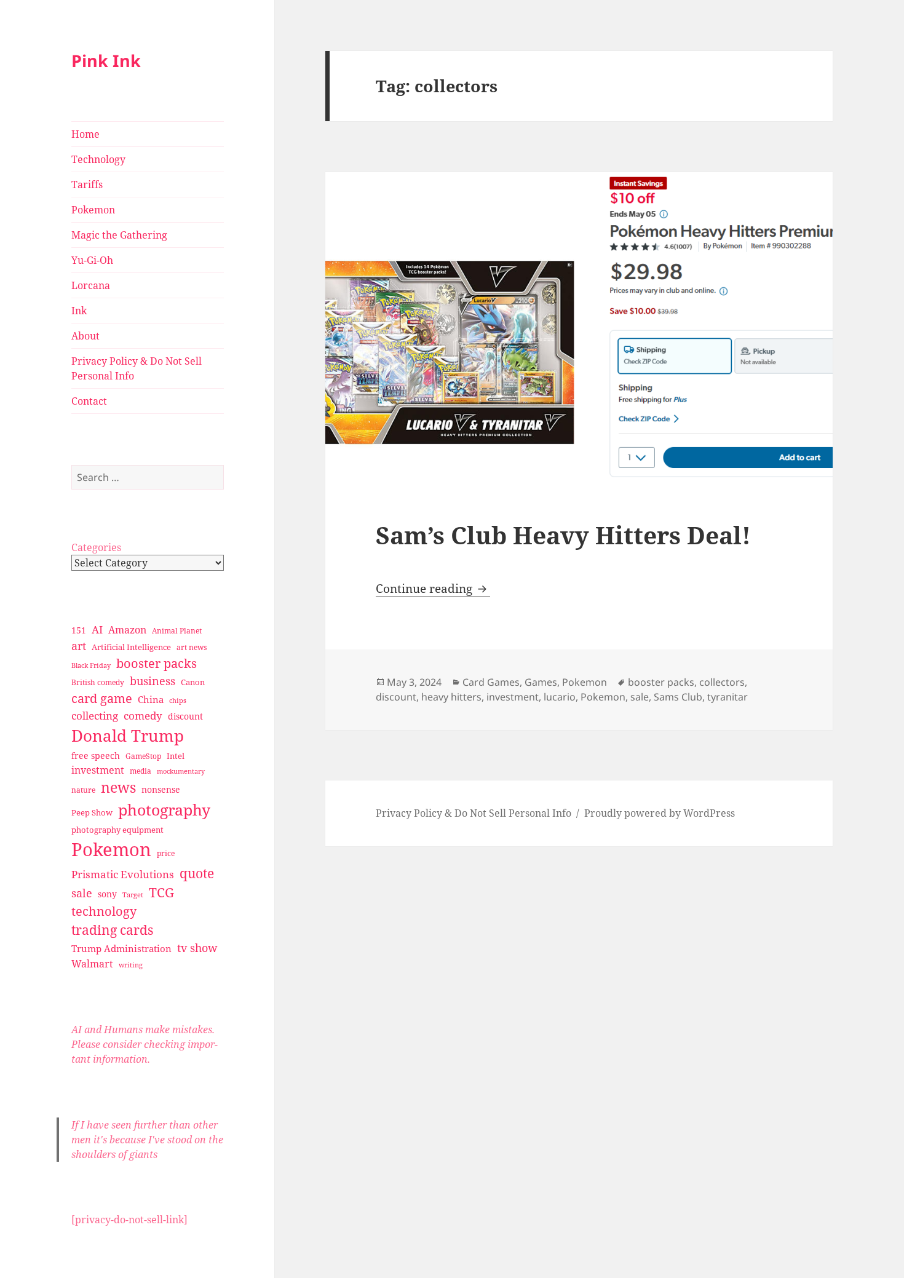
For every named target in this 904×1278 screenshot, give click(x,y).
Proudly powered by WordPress (659, 813)
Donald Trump (127, 735)
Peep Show (92, 812)
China (151, 699)
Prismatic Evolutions (122, 874)
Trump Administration (121, 948)
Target (132, 895)
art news (191, 647)
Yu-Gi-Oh (92, 260)
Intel (175, 755)
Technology (98, 159)
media (140, 771)
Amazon (127, 630)
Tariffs (87, 184)
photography (164, 809)
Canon (193, 682)
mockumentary (181, 771)
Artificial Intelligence (131, 647)
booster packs (156, 663)
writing (131, 964)
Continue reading (433, 589)
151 (78, 630)
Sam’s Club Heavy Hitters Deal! (563, 534)
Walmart (92, 963)
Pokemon (93, 209)
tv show (197, 947)
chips (177, 700)
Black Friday (91, 665)
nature (83, 790)
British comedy (97, 682)
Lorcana (90, 285)
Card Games (491, 682)
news (118, 787)
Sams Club (678, 697)
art (78, 645)
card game (101, 698)
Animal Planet (177, 630)
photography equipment (117, 829)
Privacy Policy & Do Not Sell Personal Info (136, 368)
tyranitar (727, 697)
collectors (722, 682)
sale (81, 892)
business (152, 680)
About (85, 336)
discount (185, 716)
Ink (79, 310)
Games (541, 682)
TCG (161, 892)
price (166, 853)
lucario (560, 697)
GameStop (143, 756)
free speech (95, 755)
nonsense (160, 789)
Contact (89, 401)
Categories (96, 547)
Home (85, 134)
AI (97, 629)
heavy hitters (451, 697)
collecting (94, 715)
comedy (143, 715)
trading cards (112, 930)
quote (197, 873)
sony (107, 894)
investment (97, 770)
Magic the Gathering (119, 235)
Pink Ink (106, 60)
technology (104, 911)
